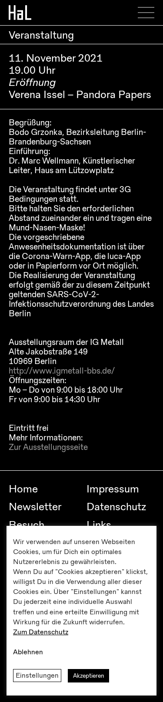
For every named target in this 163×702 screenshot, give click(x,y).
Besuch (26, 525)
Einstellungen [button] (37, 675)
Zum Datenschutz (40, 632)
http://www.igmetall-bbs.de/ (62, 371)
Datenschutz (116, 507)
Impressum (112, 489)
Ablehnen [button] (28, 652)
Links (98, 525)
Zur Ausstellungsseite (48, 447)
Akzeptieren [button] (88, 675)
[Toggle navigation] (149, 13)
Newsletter (35, 507)
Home (23, 489)
